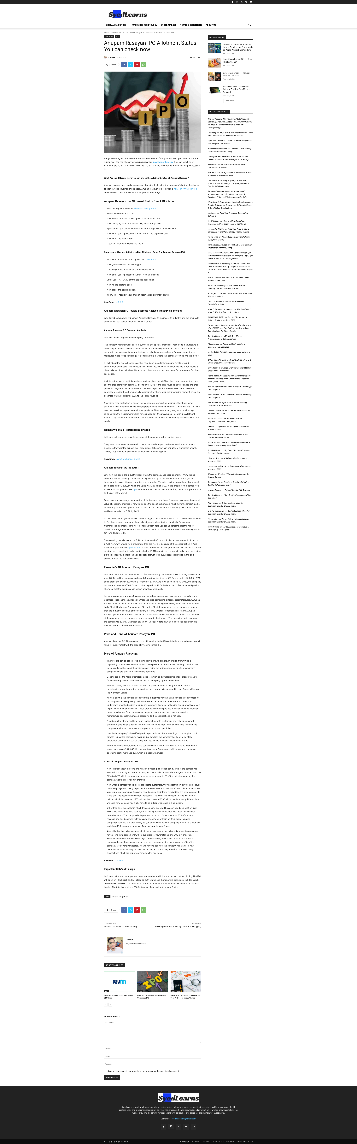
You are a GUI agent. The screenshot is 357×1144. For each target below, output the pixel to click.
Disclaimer (230, 1141)
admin (112, 57)
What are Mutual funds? (128, 459)
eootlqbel (212, 213)
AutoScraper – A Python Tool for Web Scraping (230, 490)
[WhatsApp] (143, 64)
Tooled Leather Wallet (217, 148)
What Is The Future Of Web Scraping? (121, 926)
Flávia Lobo (213, 237)
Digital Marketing (116, 25)
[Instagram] (237, 2)
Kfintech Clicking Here (144, 208)
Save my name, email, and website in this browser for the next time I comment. (143, 1071)
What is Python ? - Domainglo (220, 309)
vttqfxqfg (212, 132)
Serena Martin (214, 482)
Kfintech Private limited (185, 188)
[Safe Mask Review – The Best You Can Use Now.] (214, 76)
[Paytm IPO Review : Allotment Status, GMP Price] (119, 981)
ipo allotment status (163, 162)
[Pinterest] (137, 64)
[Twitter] (242, 2)
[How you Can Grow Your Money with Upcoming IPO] (152, 981)
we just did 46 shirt (216, 229)
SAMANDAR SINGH (216, 317)
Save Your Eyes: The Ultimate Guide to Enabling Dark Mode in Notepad (236, 89)
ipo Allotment (135, 547)
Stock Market (168, 25)
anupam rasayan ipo (120, 896)
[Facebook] (232, 2)
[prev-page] (106, 1004)
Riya (210, 140)
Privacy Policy (218, 1141)
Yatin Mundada (214, 434)
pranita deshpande (216, 511)
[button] (249, 25)
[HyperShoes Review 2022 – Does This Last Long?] (214, 63)
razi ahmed (213, 402)
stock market (116, 32)
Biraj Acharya (214, 368)
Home (106, 32)
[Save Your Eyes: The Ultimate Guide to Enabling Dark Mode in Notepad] (214, 90)
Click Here (151, 259)
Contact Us (206, 1141)
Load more (229, 101)
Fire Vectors (213, 503)
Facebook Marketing (216, 285)
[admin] (106, 57)
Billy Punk (212, 164)
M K (209, 386)
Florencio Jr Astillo (216, 519)
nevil (210, 301)
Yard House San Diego (217, 245)
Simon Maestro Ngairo (217, 442)
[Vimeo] (246, 2)
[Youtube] (251, 2)
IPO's (125, 32)
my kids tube (213, 527)
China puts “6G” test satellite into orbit (224, 156)
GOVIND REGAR (214, 410)
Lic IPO (119, 860)
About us (211, 25)
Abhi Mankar (213, 344)
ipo (135, 489)
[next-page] (110, 1004)
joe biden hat (213, 221)
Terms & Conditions (191, 25)
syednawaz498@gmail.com (184, 1118)
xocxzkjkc (212, 293)
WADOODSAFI (214, 172)
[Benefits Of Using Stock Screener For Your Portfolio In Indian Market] (186, 981)
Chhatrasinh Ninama (217, 360)
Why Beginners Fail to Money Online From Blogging (178, 926)
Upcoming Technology (144, 25)
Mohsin (211, 474)
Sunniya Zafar (214, 336)
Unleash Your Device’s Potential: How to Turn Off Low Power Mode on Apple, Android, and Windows (238, 47)
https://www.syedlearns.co (136, 944)
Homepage (184, 1141)
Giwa (210, 458)
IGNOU (211, 426)
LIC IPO (119, 302)
